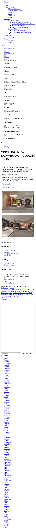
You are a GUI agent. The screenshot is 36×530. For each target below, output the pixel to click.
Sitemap (12, 288)
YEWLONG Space (14, 9)
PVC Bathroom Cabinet (19, 25)
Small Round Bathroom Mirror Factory (16, 294)
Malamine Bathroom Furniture (21, 22)
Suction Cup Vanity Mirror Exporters (17, 295)
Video (10, 17)
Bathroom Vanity (13, 20)
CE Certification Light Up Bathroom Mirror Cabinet (16, 289)
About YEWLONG (10, 250)
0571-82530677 (9, 48)
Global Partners (12, 15)
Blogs (10, 42)
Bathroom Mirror (13, 29)
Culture (10, 12)
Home (6, 5)
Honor (10, 14)
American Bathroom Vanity (20, 27)
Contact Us (7, 34)
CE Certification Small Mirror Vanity (17, 290)
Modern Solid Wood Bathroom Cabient (23, 24)
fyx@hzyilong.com (10, 283)
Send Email (4, 299)
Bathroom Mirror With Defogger (21, 32)
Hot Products (4, 288)
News (6, 39)
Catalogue (11, 37)
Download (7, 35)
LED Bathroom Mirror (18, 30)
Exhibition (11, 40)
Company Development (15, 10)
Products (7, 19)
